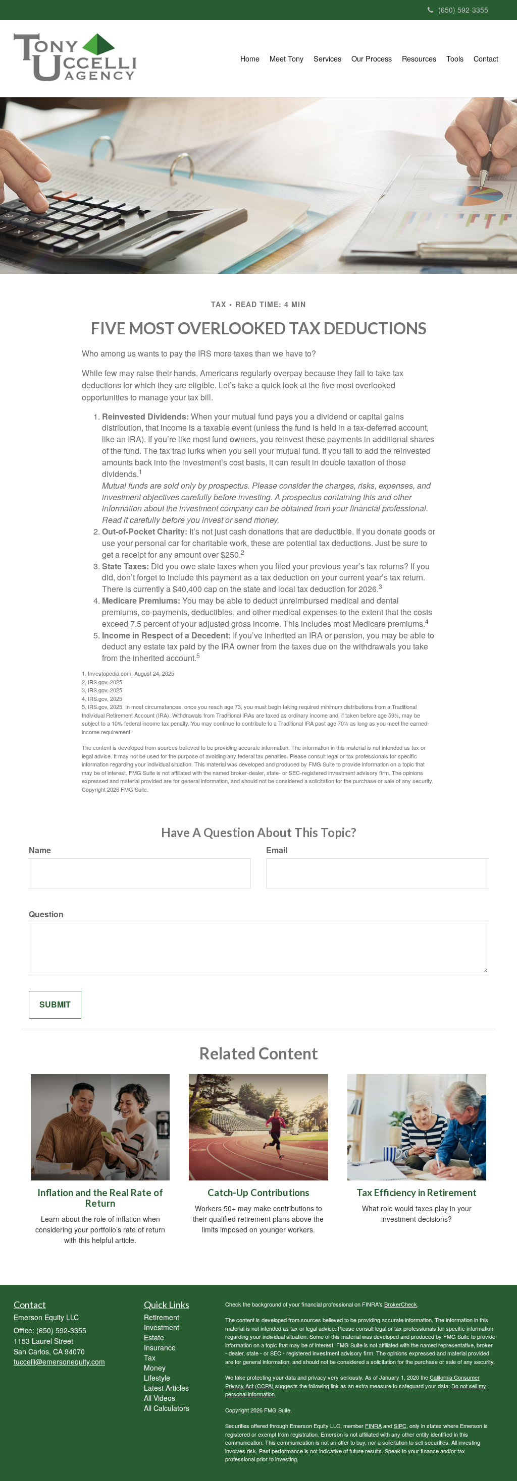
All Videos (159, 1398)
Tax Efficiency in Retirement (416, 1192)
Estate (154, 1337)
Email (276, 850)
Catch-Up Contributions (258, 1192)
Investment (161, 1327)
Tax (150, 1357)
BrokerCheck (400, 1304)
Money (155, 1367)
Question (46, 914)
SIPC (400, 1425)
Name (40, 850)
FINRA (373, 1425)
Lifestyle (157, 1378)
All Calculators (166, 1408)
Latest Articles (166, 1388)
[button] (286, 58)
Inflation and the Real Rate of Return (100, 1198)
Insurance (160, 1347)
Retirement (161, 1317)
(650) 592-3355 (463, 10)
